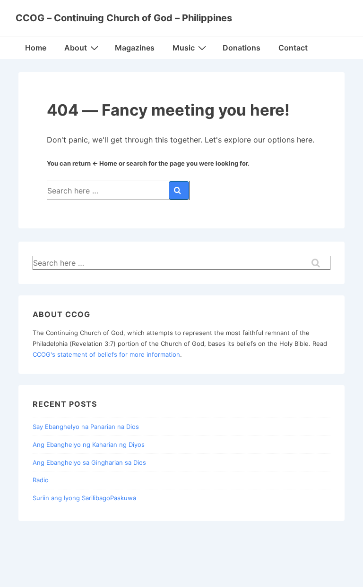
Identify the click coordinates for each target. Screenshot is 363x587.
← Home (104, 163)
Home (35, 47)
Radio (41, 480)
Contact (293, 47)
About (75, 47)
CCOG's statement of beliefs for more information (106, 354)
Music (184, 47)
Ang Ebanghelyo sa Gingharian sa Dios (89, 462)
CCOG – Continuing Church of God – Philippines (124, 18)
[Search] (179, 190)
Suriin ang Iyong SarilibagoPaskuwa (84, 498)
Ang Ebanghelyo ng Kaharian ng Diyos (89, 444)
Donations (241, 47)
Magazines (135, 47)
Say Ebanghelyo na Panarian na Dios (86, 426)
